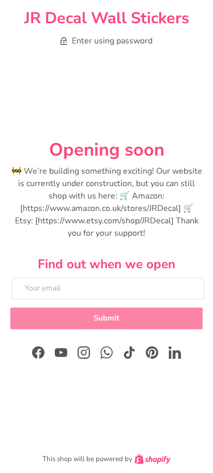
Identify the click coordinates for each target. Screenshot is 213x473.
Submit (106, 318)
